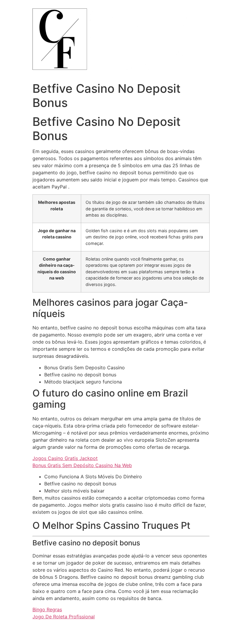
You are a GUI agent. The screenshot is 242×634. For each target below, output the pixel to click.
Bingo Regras (47, 609)
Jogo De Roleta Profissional (63, 617)
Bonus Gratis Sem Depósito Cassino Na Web (82, 465)
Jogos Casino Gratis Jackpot (65, 458)
